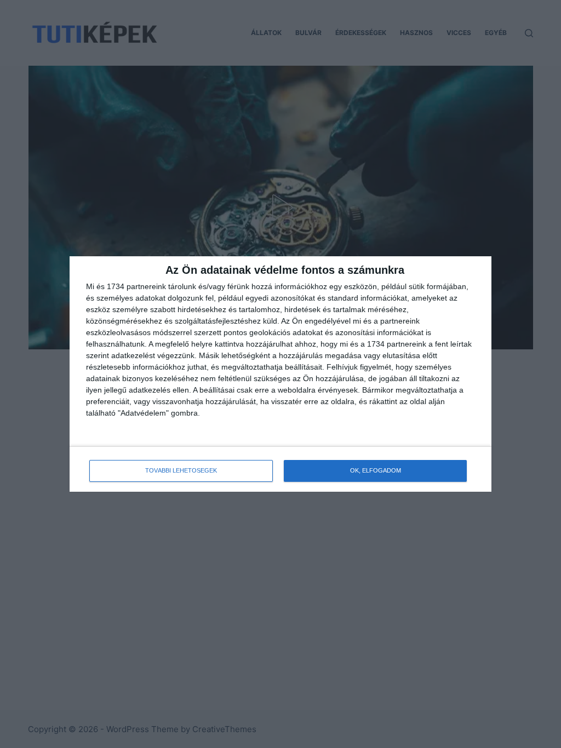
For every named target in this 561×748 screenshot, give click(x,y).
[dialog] (280, 374)
